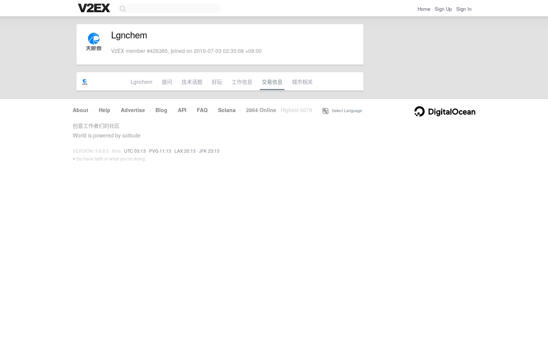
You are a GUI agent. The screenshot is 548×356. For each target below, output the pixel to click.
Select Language (345, 110)
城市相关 (302, 81)
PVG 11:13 (160, 150)
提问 (167, 81)
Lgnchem (141, 81)
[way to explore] (95, 8)
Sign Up (443, 8)
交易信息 (272, 81)
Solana (227, 110)
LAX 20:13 (185, 150)
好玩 (217, 81)
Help (104, 110)
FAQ (202, 110)
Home (424, 8)
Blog (161, 110)
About (80, 110)
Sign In (464, 8)
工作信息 (242, 81)
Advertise (133, 110)
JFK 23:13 (209, 150)
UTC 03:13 (135, 150)
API (182, 110)
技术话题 (192, 81)
